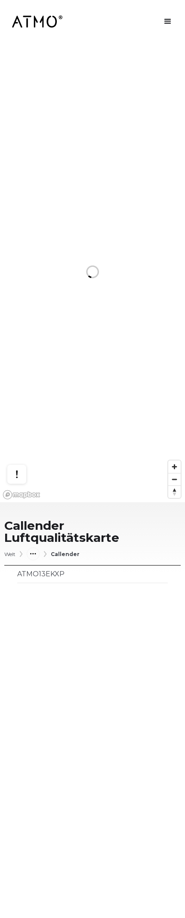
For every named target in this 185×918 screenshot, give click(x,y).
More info (25, 441)
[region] (92, 272)
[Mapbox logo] (21, 495)
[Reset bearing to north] (174, 491)
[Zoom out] (174, 479)
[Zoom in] (174, 467)
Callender (65, 554)
